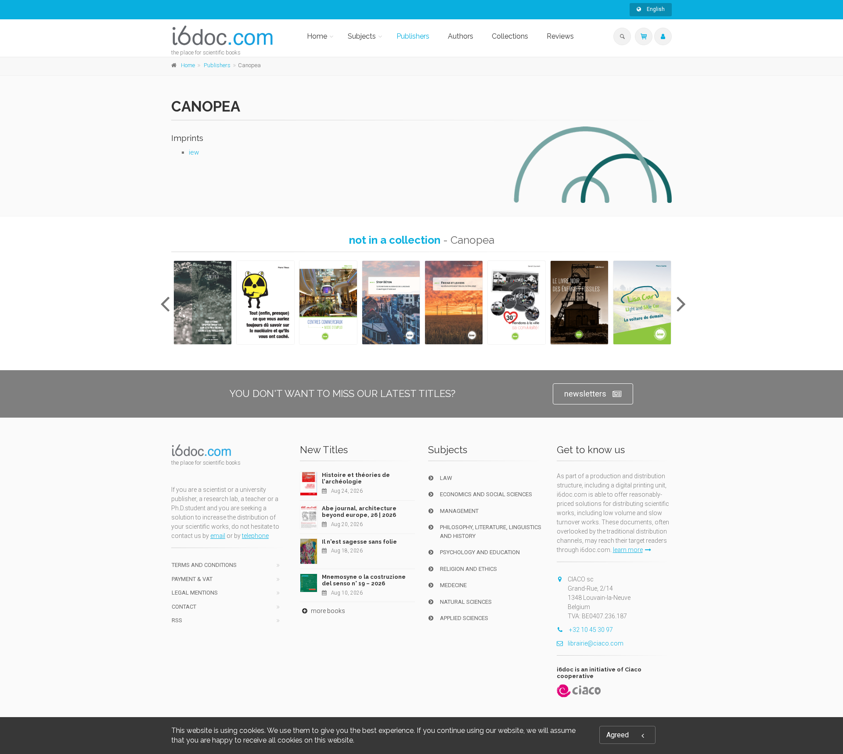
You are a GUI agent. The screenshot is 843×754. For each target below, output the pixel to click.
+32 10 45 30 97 (590, 629)
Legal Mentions (195, 592)
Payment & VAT (192, 579)
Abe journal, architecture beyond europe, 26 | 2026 (359, 512)
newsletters (585, 393)
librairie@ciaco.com (595, 643)
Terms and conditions (204, 565)
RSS (177, 620)
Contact (184, 606)
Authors (460, 36)
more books (327, 610)
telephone (255, 535)
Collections (510, 36)
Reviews (560, 36)
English (655, 9)
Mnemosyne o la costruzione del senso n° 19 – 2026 (364, 580)
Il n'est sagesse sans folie (359, 541)
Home (317, 36)
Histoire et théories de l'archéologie (356, 478)
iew (194, 152)
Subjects (362, 36)
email (217, 535)
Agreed (617, 735)
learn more (628, 549)
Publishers (412, 36)
